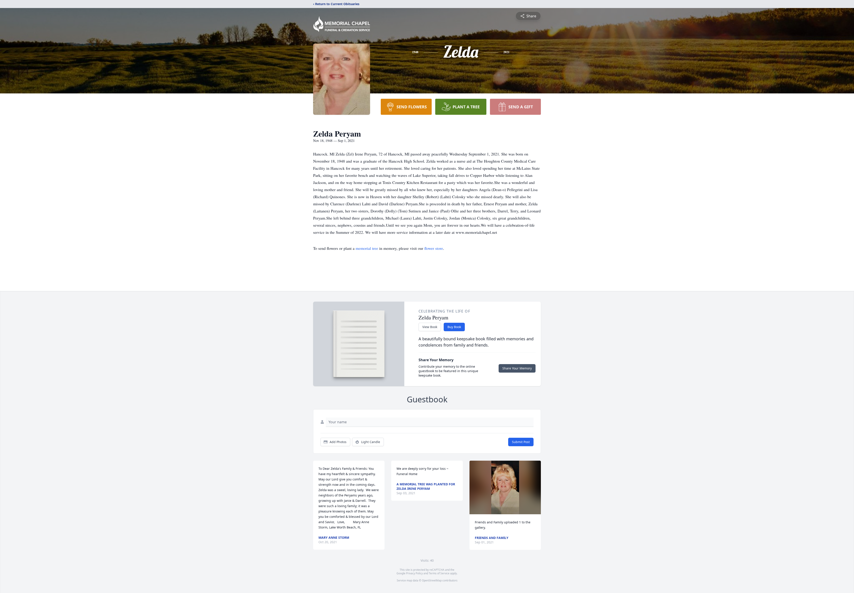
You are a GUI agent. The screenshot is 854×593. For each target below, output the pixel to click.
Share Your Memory (517, 368)
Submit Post (521, 442)
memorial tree (367, 248)
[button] (505, 487)
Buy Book (454, 327)
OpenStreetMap (432, 580)
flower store (433, 248)
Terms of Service (439, 573)
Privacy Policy (414, 573)
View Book (429, 327)
